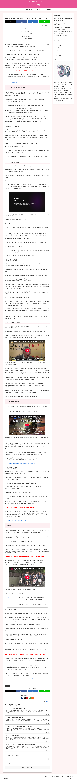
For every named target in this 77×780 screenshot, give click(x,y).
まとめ (22, 40)
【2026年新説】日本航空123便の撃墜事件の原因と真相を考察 (63, 19)
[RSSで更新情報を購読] (32, 698)
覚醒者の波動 (47, 776)
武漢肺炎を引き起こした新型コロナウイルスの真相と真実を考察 (63, 28)
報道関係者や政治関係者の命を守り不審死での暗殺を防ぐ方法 (21, 463)
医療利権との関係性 (27, 34)
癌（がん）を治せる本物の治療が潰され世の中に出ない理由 (63, 32)
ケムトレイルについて (12, 82)
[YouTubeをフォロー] (27, 698)
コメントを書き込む (27, 767)
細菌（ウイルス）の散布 (28, 33)
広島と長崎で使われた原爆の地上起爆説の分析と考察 (63, 23)
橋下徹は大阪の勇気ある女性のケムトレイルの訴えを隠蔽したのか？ (22, 679)
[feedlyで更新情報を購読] (30, 698)
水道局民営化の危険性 (27, 38)
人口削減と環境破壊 (25, 36)
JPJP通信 (52, 776)
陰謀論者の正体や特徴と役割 (60, 35)
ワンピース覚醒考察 (69, 776)
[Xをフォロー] (25, 698)
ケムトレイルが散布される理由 (27, 31)
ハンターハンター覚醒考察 (60, 776)
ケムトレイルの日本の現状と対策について (16, 520)
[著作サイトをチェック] (22, 698)
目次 (26, 28)
